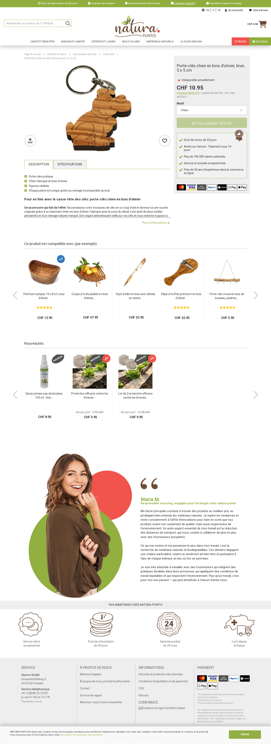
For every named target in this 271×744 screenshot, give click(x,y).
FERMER (245, 734)
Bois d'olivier (131, 41)
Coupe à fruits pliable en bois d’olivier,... (90, 296)
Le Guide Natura (191, 41)
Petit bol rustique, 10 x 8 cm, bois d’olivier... (44, 296)
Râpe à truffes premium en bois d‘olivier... (181, 296)
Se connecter (235, 10)
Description (38, 164)
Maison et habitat (73, 41)
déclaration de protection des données (81, 735)
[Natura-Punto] (137, 26)
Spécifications (69, 164)
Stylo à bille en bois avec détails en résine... (135, 296)
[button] (15, 295)
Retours (144, 695)
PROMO (241, 41)
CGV (141, 688)
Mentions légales (90, 674)
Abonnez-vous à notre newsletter (101, 702)
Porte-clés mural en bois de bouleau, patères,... (227, 296)
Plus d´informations (154, 222)
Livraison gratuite (185, 3)
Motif (180, 103)
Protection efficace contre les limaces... (89, 395)
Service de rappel (91, 695)
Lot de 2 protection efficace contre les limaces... (135, 395)
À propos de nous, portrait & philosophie (105, 681)
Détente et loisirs (104, 41)
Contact (85, 688)
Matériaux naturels (160, 41)
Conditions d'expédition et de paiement (163, 681)
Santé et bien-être (42, 41)
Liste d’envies (260, 10)
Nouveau (261, 41)
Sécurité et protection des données (161, 674)
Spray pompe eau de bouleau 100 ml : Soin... (44, 395)
